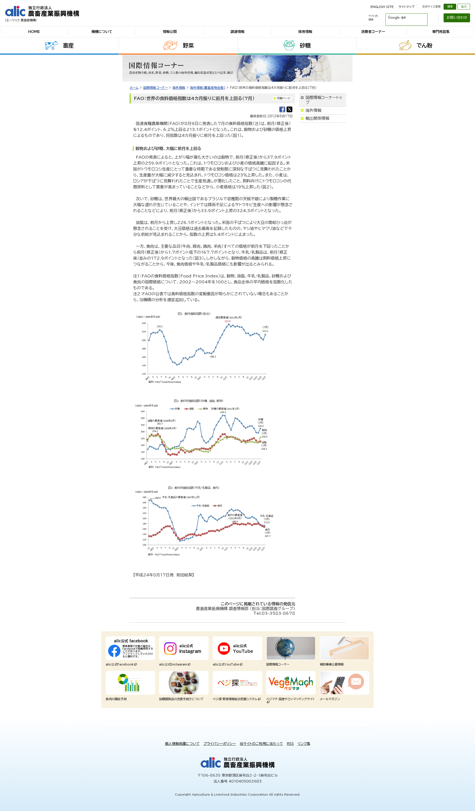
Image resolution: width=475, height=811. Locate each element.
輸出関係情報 (317, 118)
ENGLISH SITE (382, 6)
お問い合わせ (457, 17)
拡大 (464, 6)
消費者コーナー (373, 31)
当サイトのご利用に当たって (261, 743)
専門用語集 (441, 31)
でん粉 (424, 45)
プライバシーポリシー (219, 743)
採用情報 (305, 31)
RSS (290, 743)
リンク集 (304, 743)
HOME (34, 31)
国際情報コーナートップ (324, 100)
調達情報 (237, 31)
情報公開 (170, 31)
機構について (102, 31)
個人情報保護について (182, 743)
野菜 (188, 45)
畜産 (68, 45)
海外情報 (178, 87)
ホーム (134, 87)
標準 (450, 6)
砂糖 (305, 45)
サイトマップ (406, 6)
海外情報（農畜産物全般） (207, 87)
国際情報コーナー (155, 87)
